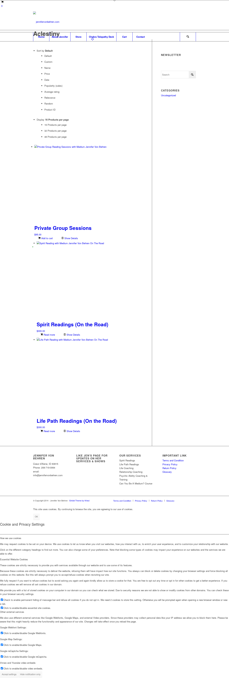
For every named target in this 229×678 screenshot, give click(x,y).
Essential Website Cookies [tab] (14, 559)
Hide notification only (30, 674)
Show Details (71, 238)
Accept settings (9, 674)
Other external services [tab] (12, 612)
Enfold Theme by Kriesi (79, 500)
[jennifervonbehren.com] (46, 21)
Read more (49, 334)
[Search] (188, 36)
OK (36, 516)
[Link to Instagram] (193, 21)
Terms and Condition (173, 460)
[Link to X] (182, 21)
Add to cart (47, 238)
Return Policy (169, 468)
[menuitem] (41, 36)
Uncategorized (168, 95)
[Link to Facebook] (188, 21)
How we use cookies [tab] (10, 538)
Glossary (167, 471)
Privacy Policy (169, 464)
